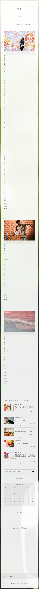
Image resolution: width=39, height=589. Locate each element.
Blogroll (7, 66)
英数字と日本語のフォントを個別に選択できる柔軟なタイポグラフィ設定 (25, 457)
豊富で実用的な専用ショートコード (25, 432)
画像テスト (4, 60)
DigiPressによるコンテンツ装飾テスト (24, 408)
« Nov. (5, 507)
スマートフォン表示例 (21, 443)
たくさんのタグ (4, 251)
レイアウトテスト (20, 420)
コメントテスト (4, 343)
